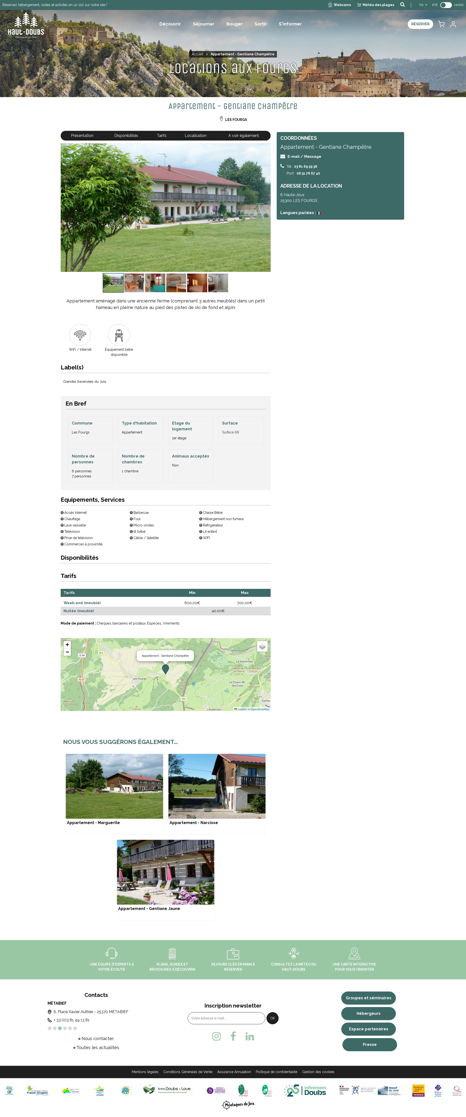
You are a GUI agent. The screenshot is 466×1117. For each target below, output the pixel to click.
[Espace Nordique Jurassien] (216, 1090)
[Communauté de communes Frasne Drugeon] (37, 1090)
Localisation (196, 135)
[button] (441, 24)
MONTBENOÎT (64, 1003)
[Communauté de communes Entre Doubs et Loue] (168, 1090)
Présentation (82, 135)
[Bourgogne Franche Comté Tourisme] (418, 1090)
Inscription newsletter (233, 1005)
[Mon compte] (452, 24)
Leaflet (241, 709)
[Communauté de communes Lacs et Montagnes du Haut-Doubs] (70, 1090)
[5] (70, 1028)
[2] (55, 1028)
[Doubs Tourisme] (305, 1090)
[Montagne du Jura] (238, 1104)
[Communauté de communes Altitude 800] (126, 1090)
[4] (65, 1028)
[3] (60, 1028)
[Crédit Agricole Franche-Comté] (9, 1090)
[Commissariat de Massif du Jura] (369, 1090)
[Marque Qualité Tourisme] (457, 1090)
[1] (50, 1028)
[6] (75, 1028)
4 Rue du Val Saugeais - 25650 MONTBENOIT (98, 1011)
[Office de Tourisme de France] (438, 1090)
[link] (446, 5)
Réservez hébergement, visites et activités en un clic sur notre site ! (54, 5)
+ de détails (114, 794)
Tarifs (161, 135)
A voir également (243, 135)
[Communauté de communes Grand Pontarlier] (100, 1090)
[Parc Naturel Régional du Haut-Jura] (266, 1090)
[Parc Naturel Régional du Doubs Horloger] (243, 1090)
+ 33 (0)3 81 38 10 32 (75, 1020)
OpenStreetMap (260, 709)
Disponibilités (126, 135)
